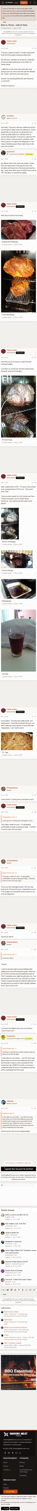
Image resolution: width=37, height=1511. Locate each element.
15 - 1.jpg (5, 752)
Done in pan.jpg (7, 570)
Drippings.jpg (6, 601)
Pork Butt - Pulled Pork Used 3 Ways (18, 1279)
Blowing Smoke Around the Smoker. (15, 1316)
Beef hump (8, 1320)
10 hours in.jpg (7, 440)
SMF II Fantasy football (12, 1343)
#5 (35, 357)
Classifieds (23, 1475)
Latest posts (6, 1308)
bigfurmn (8, 1264)
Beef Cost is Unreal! (11, 1312)
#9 (35, 812)
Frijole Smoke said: (8, 873)
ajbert (7, 1235)
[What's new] (30, 3)
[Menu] (2, 3)
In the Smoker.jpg (8, 315)
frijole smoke (7, 28)
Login (5, 1484)
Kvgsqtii (7, 1217)
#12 (35, 949)
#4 (35, 211)
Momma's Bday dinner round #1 (16, 1262)
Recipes (22, 1462)
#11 (35, 932)
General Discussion (18, 1264)
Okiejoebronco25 (11, 1273)
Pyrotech (8, 1282)
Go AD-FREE (10, 1491)
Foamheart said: (7, 1113)
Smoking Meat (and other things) (26, 1471)
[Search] (34, 3)
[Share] (32, 48)
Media (22, 1466)
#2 (35, 123)
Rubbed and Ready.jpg (10, 242)
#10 (35, 868)
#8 (35, 795)
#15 (35, 1108)
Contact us (6, 1470)
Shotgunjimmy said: (8, 817)
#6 (35, 482)
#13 (35, 1024)
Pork (13, 1217)
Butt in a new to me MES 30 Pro (16, 1215)
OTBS (6, 1335)
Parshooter (9, 1244)
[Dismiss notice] (34, 8)
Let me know (6, 16)
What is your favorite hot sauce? (15, 1327)
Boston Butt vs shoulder (13, 1270)
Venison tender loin (12, 1233)
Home (5, 1462)
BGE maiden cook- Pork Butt (15, 1224)
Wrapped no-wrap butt (13, 1241)
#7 (35, 716)
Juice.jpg (5, 674)
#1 (35, 48)
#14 (35, 1043)
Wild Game (13, 1235)
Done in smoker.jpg (8, 542)
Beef (5, 1324)
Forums (5, 1466)
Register (6, 1488)
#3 (35, 159)
